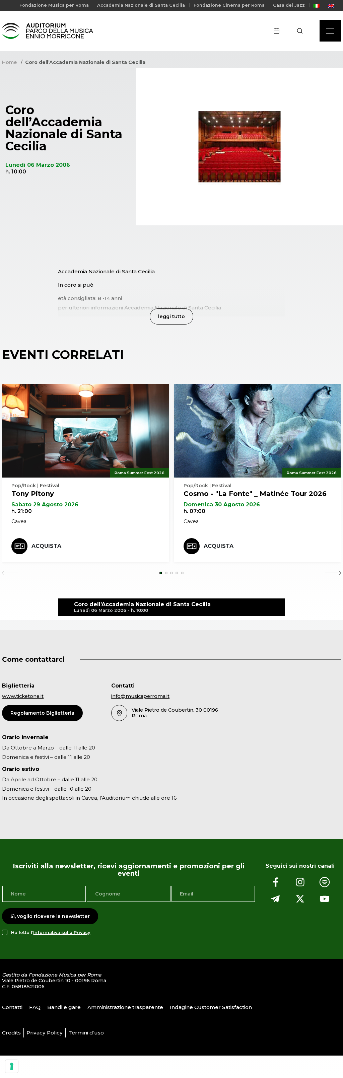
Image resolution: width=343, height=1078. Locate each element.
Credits (11, 1032)
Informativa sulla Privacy (61, 932)
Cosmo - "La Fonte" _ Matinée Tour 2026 (255, 494)
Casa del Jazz (289, 5)
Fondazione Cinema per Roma (229, 5)
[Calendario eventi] (278, 31)
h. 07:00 (194, 511)
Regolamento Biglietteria (42, 713)
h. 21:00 (21, 511)
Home (9, 62)
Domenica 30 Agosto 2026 (222, 504)
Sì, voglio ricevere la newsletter (50, 916)
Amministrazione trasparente (125, 1007)
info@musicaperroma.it (140, 696)
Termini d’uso (86, 1032)
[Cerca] (301, 31)
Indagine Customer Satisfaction (211, 1007)
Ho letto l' (50, 932)
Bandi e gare (64, 1007)
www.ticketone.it (23, 696)
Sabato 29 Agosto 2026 (44, 504)
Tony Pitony (32, 494)
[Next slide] (333, 573)
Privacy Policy (44, 1032)
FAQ (35, 1007)
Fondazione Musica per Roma (54, 5)
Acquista (46, 546)
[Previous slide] (10, 573)
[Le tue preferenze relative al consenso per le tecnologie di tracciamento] (11, 1066)
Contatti (12, 1007)
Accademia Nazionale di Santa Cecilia (141, 5)
